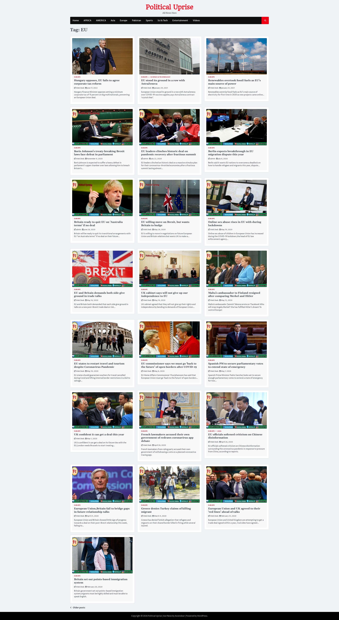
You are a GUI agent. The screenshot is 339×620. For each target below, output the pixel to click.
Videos (196, 20)
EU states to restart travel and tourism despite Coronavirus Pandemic (99, 365)
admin (145, 159)
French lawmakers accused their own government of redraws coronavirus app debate (167, 438)
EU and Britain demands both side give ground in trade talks (99, 294)
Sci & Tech (163, 20)
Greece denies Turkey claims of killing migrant (166, 510)
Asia (113, 20)
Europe (123, 20)
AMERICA (101, 20)
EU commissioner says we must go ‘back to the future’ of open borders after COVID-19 (169, 365)
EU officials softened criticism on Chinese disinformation (235, 436)
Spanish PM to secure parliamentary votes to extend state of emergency (235, 365)
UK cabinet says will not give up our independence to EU (164, 294)
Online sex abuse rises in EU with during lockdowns (234, 223)
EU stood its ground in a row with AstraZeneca (163, 82)
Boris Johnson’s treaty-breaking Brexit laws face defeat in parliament (99, 153)
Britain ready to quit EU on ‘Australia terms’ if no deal (98, 223)
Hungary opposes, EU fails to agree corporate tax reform (97, 82)
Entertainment (180, 20)
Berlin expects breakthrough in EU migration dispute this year (230, 153)
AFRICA (87, 20)
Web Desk (80, 88)
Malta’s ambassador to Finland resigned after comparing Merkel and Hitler (234, 294)
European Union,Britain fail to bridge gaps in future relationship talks (102, 510)
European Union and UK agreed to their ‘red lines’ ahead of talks (234, 510)
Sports (149, 20)
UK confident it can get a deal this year (99, 434)
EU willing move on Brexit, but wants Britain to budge (165, 223)
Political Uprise (169, 7)
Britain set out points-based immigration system (100, 581)
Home (76, 20)
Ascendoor (180, 616)
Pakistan (136, 20)
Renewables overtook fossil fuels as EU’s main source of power (234, 82)
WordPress (202, 616)
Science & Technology (160, 77)
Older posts (79, 607)
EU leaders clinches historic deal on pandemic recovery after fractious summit (168, 153)
